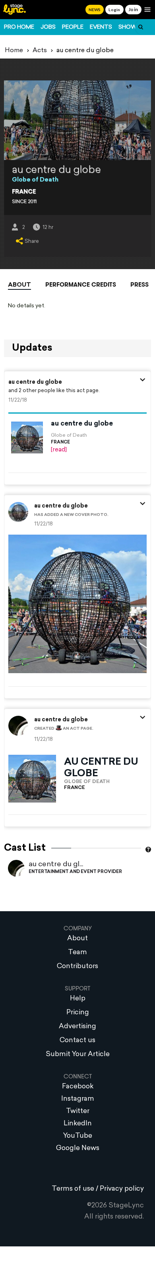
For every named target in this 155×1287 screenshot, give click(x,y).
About (19, 285)
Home (14, 50)
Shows (129, 27)
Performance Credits (80, 284)
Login (114, 9)
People (72, 27)
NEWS (95, 9)
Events (101, 27)
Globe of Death (35, 180)
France (24, 192)
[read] (59, 450)
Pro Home (19, 27)
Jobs (48, 27)
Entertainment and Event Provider (75, 872)
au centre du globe (35, 382)
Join (133, 9)
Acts (40, 50)
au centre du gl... (56, 864)
